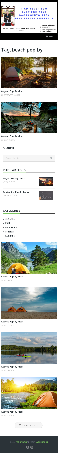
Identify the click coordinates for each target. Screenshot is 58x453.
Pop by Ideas (21, 442)
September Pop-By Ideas (16, 192)
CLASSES (10, 219)
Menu (51, 36)
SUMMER (10, 235)
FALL (8, 223)
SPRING (9, 231)
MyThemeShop (42, 442)
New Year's (11, 227)
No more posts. (30, 425)
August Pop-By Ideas (12, 91)
